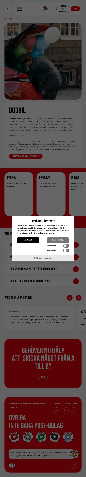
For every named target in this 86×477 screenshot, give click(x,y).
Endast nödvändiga (58, 240)
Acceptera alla (28, 240)
